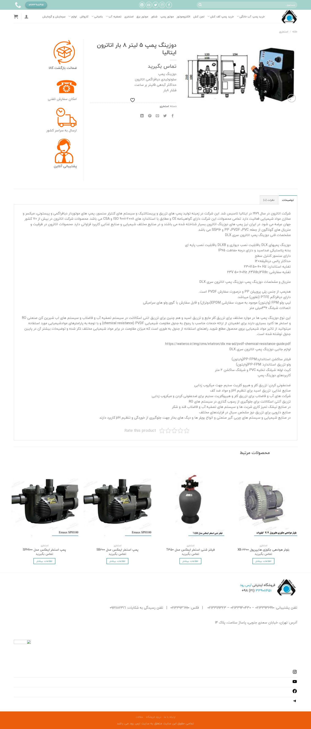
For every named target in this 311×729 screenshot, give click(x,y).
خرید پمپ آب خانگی (252, 16)
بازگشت (59, 68)
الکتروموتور (183, 16)
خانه (295, 31)
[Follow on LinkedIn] (142, 5)
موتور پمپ (167, 16)
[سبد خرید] (16, 16)
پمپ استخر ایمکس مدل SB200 (117, 550)
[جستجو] (200, 5)
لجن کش (198, 16)
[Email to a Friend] (157, 115)
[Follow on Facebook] (169, 5)
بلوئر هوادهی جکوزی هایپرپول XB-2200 (263, 550)
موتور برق (142, 16)
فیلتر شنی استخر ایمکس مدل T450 (190, 550)
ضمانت (71, 68)
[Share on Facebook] (172, 115)
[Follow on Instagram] (162, 5)
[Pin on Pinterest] (149, 115)
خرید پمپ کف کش (222, 16)
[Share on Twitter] (165, 115)
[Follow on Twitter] (155, 5)
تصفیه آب (115, 16)
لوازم (74, 16)
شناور (154, 16)
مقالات (139, 717)
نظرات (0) (269, 200)
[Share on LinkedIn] (142, 115)
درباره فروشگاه (153, 717)
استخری (128, 16)
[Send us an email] (149, 5)
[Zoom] (292, 98)
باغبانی (98, 16)
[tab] (288, 199)
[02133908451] (17, 5)
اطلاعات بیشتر (263, 561)
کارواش (84, 16)
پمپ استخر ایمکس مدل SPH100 (44, 550)
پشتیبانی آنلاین (65, 166)
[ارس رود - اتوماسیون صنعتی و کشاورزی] (284, 16)
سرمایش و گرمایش (54, 16)
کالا (51, 68)
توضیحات (288, 200)
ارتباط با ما (169, 717)
